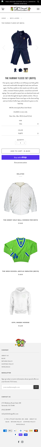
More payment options (20, 162)
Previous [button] (5, 48)
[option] (20, 47)
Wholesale (6, 367)
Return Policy (7, 361)
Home (4, 18)
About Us (5, 355)
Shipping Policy (8, 364)
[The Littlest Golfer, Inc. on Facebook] (19, 442)
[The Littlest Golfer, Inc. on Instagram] (22, 442)
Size (20, 120)
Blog (3, 358)
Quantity (20, 140)
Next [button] (35, 48)
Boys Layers (14, 18)
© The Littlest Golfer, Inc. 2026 (16, 419)
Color (20, 130)
